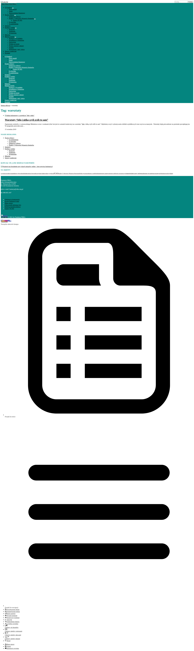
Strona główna (5, 105)
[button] (12, 609)
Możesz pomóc (10, 37)
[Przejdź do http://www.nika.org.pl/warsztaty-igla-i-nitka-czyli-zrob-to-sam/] (19, 115)
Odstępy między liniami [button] (12, 638)
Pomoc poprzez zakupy (16, 46)
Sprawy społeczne (10, 51)
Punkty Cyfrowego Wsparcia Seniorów (21, 18)
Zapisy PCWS (17, 20)
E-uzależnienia (13, 24)
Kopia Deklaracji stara (12, 201)
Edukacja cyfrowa (15, 17)
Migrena (7, 35)
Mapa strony (9, 203)
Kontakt (7, 53)
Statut (11, 11)
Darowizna (12, 42)
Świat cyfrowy (9, 15)
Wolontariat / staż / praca (17, 49)
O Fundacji (8, 7)
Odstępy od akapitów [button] (11, 627)
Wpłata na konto (14, 44)
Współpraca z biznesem (16, 40)
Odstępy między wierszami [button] (13, 631)
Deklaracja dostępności (12, 199)
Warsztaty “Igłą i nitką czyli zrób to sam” (26, 120)
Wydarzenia (12, 33)
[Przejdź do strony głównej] (4, 2)
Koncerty (12, 29)
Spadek (11, 47)
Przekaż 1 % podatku (15, 38)
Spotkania (12, 31)
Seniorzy (8, 26)
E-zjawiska (12, 22)
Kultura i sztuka (10, 27)
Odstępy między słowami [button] (13, 635)
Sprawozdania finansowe (17, 13)
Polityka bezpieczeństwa (13, 207)
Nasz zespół (13, 9)
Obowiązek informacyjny (13, 205)
